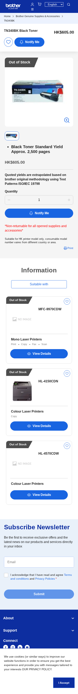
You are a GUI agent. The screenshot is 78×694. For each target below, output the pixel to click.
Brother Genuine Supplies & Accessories (38, 16)
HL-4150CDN (48, 381)
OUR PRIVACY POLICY (36, 669)
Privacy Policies (45, 578)
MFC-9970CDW (49, 309)
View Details (42, 353)
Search (69, 4)
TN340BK (9, 20)
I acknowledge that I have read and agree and (41, 576)
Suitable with (39, 284)
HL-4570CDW (48, 453)
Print (70, 248)
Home (7, 16)
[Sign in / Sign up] (32, 4)
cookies (19, 656)
